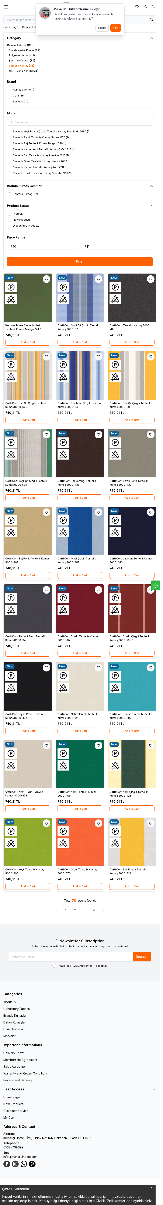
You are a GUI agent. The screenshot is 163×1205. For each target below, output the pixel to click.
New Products (13, 1104)
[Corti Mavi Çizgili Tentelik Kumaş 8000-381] (80, 531)
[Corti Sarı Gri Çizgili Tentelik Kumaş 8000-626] (28, 375)
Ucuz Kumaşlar (13, 1029)
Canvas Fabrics (31, 27)
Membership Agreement (20, 1060)
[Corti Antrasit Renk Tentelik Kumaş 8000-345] (28, 608)
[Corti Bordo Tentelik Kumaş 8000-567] (80, 608)
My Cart (8, 1117)
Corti (61, 325)
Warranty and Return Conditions (25, 1073)
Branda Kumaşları (15, 1015)
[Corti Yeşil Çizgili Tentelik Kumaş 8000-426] (132, 764)
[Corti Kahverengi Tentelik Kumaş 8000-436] (80, 453)
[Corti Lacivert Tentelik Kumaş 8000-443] (132, 531)
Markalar (9, 1036)
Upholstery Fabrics (16, 1009)
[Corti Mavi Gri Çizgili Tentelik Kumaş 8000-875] (80, 298)
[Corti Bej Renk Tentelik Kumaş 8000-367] (28, 531)
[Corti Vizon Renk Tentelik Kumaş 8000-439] (132, 453)
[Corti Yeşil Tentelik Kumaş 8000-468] (80, 764)
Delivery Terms (14, 1053)
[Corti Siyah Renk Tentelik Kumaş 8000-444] (28, 686)
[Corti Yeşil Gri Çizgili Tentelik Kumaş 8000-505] (28, 453)
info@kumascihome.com (20, 1156)
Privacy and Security (17, 1080)
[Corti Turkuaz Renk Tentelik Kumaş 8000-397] (132, 686)
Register (142, 956)
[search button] (151, 19)
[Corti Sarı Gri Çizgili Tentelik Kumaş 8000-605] (132, 375)
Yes (115, 28)
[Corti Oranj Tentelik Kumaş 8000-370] (80, 842)
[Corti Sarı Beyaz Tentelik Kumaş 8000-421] (132, 842)
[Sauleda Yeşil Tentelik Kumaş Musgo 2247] (28, 298)
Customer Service (15, 1111)
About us (9, 1002)
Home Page (10, 27)
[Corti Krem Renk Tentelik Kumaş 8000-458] (28, 764)
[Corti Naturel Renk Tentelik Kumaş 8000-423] (80, 686)
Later (102, 28)
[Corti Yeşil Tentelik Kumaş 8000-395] (28, 842)
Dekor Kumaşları (14, 1022)
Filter (80, 261)
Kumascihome (14, 325)
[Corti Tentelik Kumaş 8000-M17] (132, 298)
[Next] (103, 910)
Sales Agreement (15, 1066)
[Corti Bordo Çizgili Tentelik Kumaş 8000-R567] (132, 608)
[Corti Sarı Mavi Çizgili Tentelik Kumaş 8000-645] (80, 375)
